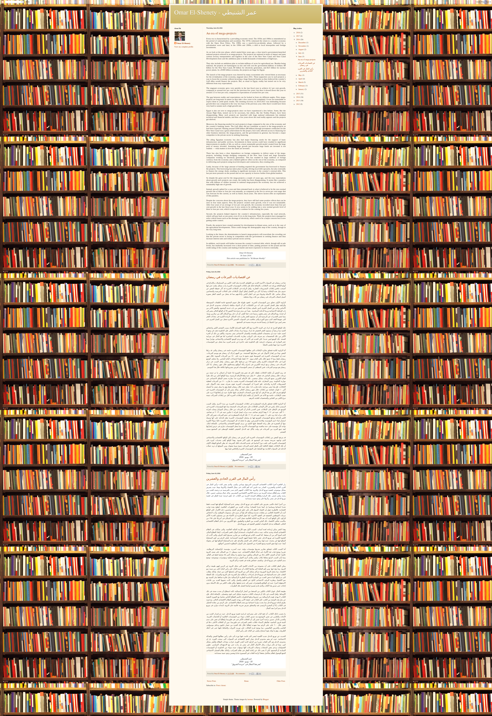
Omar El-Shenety (183, 43)
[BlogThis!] (252, 265)
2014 (298, 97)
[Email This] (250, 265)
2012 (298, 104)
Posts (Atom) (221, 685)
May (300, 75)
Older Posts (281, 681)
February (301, 85)
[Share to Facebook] (257, 265)
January (301, 89)
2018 (298, 32)
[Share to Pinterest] (259, 265)
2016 (298, 39)
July (300, 53)
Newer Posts (211, 681)
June (300, 56)
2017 (298, 36)
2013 (298, 100)
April (300, 78)
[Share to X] (255, 265)
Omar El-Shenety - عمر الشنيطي (215, 12)
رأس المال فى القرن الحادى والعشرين (230, 478)
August (301, 49)
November (302, 46)
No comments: (241, 265)
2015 (298, 93)
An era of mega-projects (221, 33)
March (301, 82)
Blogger (266, 699)
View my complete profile (183, 46)
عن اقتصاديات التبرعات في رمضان (228, 277)
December (302, 42)
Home (246, 681)
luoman (250, 699)
